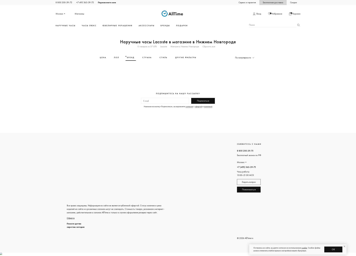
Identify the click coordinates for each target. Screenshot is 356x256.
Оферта (71, 218)
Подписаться (203, 100)
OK (333, 249)
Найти (298, 25)
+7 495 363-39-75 (85, 2)
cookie (304, 248)
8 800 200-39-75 (64, 2)
